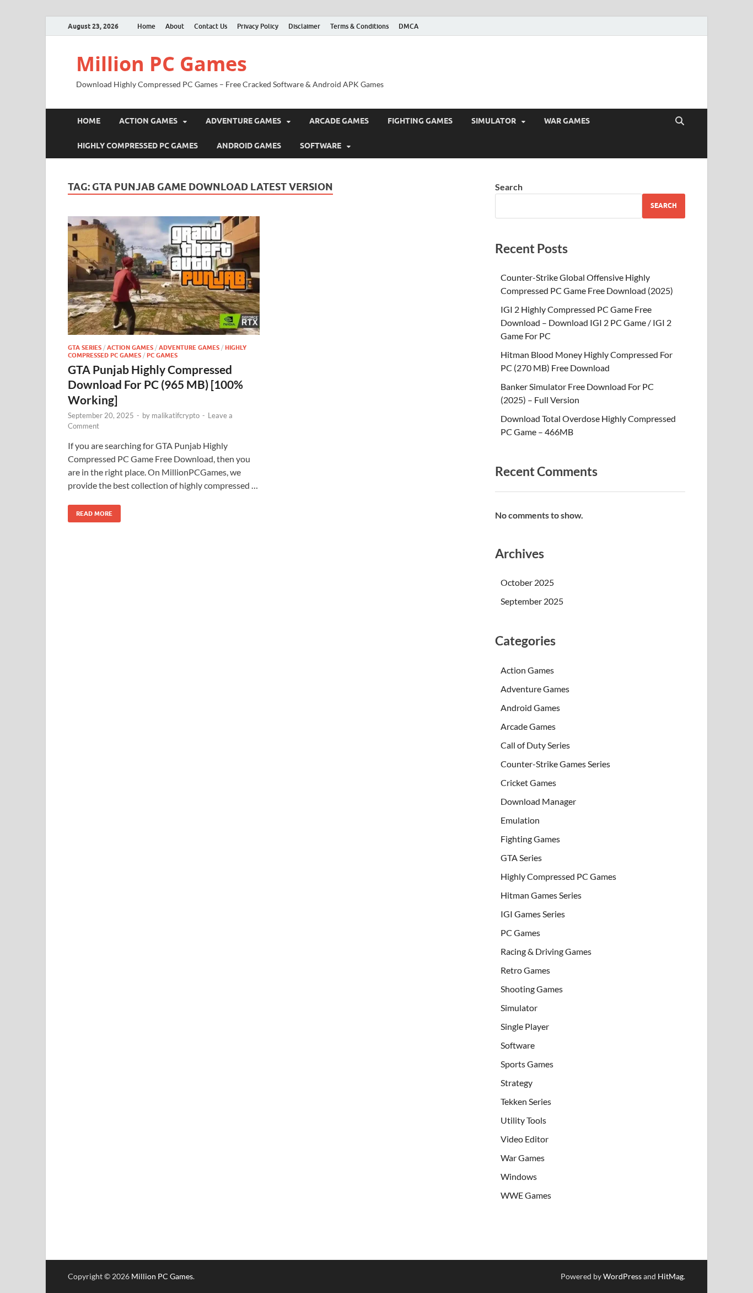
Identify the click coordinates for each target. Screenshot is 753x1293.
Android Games (249, 145)
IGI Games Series (533, 914)
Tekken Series (526, 1101)
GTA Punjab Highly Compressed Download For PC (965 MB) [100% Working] (155, 384)
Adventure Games (243, 120)
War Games (567, 120)
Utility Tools (523, 1120)
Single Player (525, 1026)
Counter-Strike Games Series (555, 763)
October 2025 (527, 582)
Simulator (493, 120)
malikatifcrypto (176, 415)
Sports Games (527, 1064)
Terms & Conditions (359, 26)
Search (509, 186)
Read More (90, 511)
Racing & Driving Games (546, 951)
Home (146, 26)
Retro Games (525, 970)
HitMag (671, 1276)
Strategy (517, 1082)
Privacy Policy (257, 26)
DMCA (408, 26)
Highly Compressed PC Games (137, 145)
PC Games (162, 355)
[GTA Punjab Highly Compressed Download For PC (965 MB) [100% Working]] (164, 275)
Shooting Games (532, 989)
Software (320, 145)
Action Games (148, 120)
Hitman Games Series (541, 895)
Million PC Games (161, 63)
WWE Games (526, 1195)
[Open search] (679, 121)
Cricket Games (528, 782)
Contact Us (210, 26)
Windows (519, 1176)
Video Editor (524, 1139)
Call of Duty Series (535, 745)
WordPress (622, 1276)
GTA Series (84, 347)
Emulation (520, 820)
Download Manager (538, 801)
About (174, 26)
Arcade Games (339, 120)
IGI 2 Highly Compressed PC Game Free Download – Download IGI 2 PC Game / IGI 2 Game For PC (586, 322)
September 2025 (532, 601)
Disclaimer (304, 26)
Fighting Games (420, 120)
